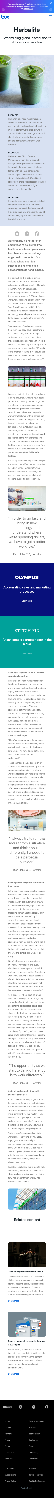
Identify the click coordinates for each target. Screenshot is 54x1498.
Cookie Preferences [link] (37, 1481)
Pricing (7, 1446)
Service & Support (36, 1421)
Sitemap (32, 1468)
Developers (33, 1459)
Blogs (31, 1446)
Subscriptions (10, 1475)
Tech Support (34, 1434)
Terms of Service (36, 1475)
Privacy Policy (10, 1481)
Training (32, 1427)
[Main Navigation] (51, 17)
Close (50, 3)
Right (50, 9)
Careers (8, 1427)
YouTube (7, 1406)
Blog (20, 1406)
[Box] (5, 17)
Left (3, 9)
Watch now (28, 9)
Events (7, 1440)
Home (7, 1421)
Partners (8, 1434)
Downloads (9, 1452)
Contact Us (33, 1440)
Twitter (33, 1406)
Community (33, 1452)
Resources (9, 1459)
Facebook (46, 1406)
